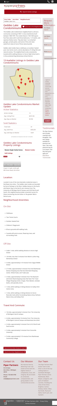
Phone (48, 51)
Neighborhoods (25, 19)
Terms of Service (30, 403)
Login (7, 2)
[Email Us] (52, 1)
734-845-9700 (12, 375)
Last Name (47, 37)
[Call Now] (49, 1)
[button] (25, 94)
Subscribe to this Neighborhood (33, 26)
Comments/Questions (48, 58)
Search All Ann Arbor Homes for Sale (14, 348)
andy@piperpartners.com (11, 379)
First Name (47, 28)
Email (47, 45)
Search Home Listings (29, 12)
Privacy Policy (44, 401)
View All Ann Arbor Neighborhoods (14, 352)
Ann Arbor (16, 19)
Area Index (7, 19)
